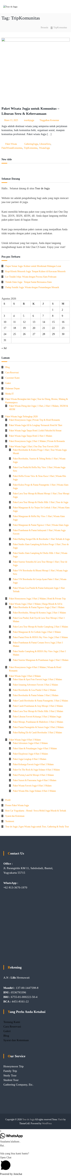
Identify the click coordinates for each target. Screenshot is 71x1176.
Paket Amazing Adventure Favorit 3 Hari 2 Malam (35, 684)
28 (43, 334)
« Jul (4, 348)
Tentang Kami (11, 1021)
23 (63, 328)
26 (24, 334)
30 (63, 334)
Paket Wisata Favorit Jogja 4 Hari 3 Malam (32, 785)
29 (53, 334)
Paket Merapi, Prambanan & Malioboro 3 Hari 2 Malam (38, 722)
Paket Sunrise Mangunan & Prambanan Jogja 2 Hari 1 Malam (40, 660)
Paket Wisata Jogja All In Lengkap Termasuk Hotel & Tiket (35, 425)
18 (14, 328)
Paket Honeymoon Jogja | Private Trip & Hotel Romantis (34, 420)
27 (34, 334)
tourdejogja (29, 120)
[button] (35, 1164)
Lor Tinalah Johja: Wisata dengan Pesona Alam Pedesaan (30, 276)
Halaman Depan (12, 388)
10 (5, 322)
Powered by (11, 1174)
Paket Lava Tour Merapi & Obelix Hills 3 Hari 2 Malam (38, 711)
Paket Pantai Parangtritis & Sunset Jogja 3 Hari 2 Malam (38, 727)
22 (53, 328)
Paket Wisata (11, 144)
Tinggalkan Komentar (49, 120)
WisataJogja (44, 148)
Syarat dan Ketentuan (14, 816)
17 (5, 328)
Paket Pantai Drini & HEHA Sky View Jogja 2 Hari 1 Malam (40, 637)
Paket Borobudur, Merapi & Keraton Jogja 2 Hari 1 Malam (39, 612)
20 (34, 328)
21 (43, 328)
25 (14, 334)
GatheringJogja (31, 144)
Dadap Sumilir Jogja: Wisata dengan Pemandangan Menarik (32, 287)
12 (24, 322)
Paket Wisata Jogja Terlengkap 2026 (21, 416)
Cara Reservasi (12, 372)
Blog (7, 367)
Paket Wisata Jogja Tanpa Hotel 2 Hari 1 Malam (30, 436)
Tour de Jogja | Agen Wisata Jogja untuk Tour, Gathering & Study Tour (37, 826)
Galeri (8, 383)
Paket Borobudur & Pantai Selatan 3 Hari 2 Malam (35, 695)
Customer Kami (12, 378)
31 (5, 340)
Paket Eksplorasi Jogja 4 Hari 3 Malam (30, 753)
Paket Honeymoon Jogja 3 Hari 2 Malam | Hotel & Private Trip (37, 598)
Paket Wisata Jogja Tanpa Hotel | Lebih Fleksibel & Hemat (35, 430)
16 (63, 322)
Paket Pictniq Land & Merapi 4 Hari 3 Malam (33, 775)
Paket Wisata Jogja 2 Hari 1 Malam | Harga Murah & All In (35, 604)
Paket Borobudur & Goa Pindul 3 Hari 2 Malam (34, 690)
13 (34, 322)
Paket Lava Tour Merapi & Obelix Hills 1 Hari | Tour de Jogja (40, 502)
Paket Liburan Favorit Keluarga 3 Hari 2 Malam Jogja (37, 716)
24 (5, 334)
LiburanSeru (45, 144)
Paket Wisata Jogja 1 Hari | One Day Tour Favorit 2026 (34, 446)
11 (14, 322)
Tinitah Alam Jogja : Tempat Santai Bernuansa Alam (28, 282)
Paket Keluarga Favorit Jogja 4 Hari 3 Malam (33, 764)
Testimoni (9, 821)
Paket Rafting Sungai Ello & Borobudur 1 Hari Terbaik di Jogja (41, 539)
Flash (60, 1119)
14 (43, 322)
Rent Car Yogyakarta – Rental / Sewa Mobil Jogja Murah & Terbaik (35, 810)
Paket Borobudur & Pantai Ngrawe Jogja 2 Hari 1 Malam (38, 607)
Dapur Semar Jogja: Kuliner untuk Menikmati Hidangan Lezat (33, 266)
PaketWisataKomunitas (12, 148)
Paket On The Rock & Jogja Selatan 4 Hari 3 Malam (36, 769)
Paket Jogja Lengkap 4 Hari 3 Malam (29, 759)
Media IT (9, 393)
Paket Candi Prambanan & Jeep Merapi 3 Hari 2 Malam (38, 706)
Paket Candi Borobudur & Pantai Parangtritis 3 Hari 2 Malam (40, 700)
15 (53, 322)
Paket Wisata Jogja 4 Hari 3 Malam (25, 739)
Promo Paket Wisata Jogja (17, 805)
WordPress (47, 1123)
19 (24, 328)
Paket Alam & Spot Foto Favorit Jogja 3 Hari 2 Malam (37, 679)
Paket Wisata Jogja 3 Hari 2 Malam (25, 676)
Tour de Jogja (42, 188)
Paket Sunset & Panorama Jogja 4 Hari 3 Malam (34, 780)
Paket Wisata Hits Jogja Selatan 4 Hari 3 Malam (34, 791)
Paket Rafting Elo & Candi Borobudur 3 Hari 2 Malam (37, 732)
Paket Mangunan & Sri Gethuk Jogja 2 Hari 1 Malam (37, 632)
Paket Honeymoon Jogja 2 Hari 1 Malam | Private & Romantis (37, 441)
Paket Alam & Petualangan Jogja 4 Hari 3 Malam (35, 748)
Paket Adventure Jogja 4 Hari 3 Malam (30, 743)
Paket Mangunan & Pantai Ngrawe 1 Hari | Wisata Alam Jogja (41, 525)
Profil (7, 800)
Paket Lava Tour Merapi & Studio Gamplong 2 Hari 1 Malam (40, 626)
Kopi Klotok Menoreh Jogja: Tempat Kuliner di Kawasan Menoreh (35, 271)
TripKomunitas (30, 148)
